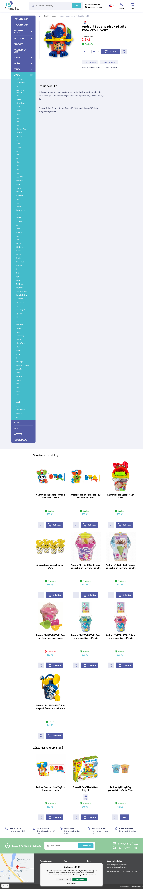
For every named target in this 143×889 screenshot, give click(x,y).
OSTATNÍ (17, 69)
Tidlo (17, 384)
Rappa (18, 332)
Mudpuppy (19, 288)
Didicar (18, 166)
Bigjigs (18, 118)
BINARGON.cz (139, 887)
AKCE (16, 428)
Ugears (18, 391)
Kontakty (90, 861)
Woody (18, 417)
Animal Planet (20, 103)
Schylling (18, 350)
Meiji (17, 269)
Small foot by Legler (22, 365)
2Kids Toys (19, 79)
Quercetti (19, 325)
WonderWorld (20, 409)
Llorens (18, 251)
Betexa (18, 114)
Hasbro (18, 203)
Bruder (18, 144)
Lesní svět (19, 243)
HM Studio (19, 206)
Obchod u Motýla (21, 295)
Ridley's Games (20, 343)
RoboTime (19, 347)
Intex (17, 214)
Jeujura (18, 217)
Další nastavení (71, 883)
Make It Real (20, 262)
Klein (17, 225)
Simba (18, 354)
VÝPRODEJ (18, 434)
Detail (124, 817)
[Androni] (107, 22)
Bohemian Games (21, 129)
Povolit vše (80, 879)
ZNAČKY (17, 75)
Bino (17, 125)
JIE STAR (19, 221)
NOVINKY (17, 423)
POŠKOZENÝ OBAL (20, 440)
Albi (17, 86)
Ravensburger (20, 336)
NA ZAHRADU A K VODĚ (20, 51)
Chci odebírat (85, 845)
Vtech (17, 398)
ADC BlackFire (20, 82)
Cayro (17, 151)
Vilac (17, 395)
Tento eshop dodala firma (127, 887)
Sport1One (19, 376)
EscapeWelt (19, 177)
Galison (18, 184)
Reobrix (18, 339)
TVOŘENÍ (17, 63)
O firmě (65, 861)
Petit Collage (20, 302)
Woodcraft (19, 413)
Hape (17, 199)
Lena (17, 240)
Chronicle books (21, 210)
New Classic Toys (21, 291)
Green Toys (19, 195)
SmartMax (19, 369)
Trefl (17, 387)
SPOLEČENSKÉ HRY (20, 38)
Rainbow (18, 328)
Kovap (18, 229)
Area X (18, 107)
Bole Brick (19, 132)
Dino (17, 169)
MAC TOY (19, 254)
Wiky (17, 406)
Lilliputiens (19, 247)
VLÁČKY (17, 58)
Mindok (18, 273)
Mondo (18, 280)
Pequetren (19, 299)
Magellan (18, 258)
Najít (76, 5)
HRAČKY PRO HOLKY (21, 19)
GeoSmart (19, 188)
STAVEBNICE (18, 44)
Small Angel (19, 361)
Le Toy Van (19, 232)
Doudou (18, 173)
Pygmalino (19, 313)
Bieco (17, 121)
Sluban (18, 358)
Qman (17, 321)
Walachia (18, 402)
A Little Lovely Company (20, 91)
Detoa (18, 162)
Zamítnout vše (63, 879)
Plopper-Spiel (20, 310)
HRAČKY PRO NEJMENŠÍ (18, 31)
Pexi (17, 306)
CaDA (17, 155)
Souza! (18, 373)
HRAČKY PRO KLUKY (21, 25)
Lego (17, 236)
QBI (17, 317)
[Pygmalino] (41, 16)
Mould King (19, 284)
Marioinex (19, 265)
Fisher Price (20, 180)
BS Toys (18, 147)
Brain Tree (19, 136)
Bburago (18, 110)
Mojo (17, 276)
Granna (18, 192)
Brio (17, 140)
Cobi (17, 158)
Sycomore (19, 380)
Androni (18, 99)
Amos (17, 96)
